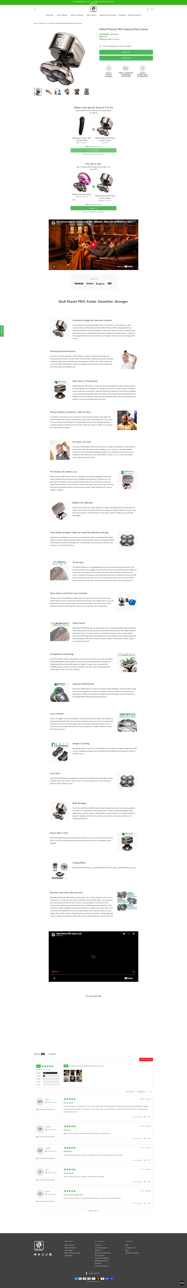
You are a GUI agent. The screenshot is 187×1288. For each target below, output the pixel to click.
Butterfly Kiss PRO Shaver (81, 194)
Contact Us (98, 1245)
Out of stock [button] (93, 150)
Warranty (98, 1263)
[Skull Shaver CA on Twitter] (39, 1254)
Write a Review (146, 1059)
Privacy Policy (100, 1255)
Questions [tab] (52, 1054)
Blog (127, 1250)
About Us (98, 1250)
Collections (42, 23)
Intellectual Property (102, 1266)
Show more (92, 1210)
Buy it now (126, 58)
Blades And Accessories (108, 15)
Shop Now (50, 15)
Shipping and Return (101, 1261)
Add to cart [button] (93, 208)
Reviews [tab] (39, 1054)
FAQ (126, 1245)
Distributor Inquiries (132, 1253)
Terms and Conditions (102, 1258)
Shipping (102, 39)
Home (36, 23)
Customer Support (101, 1248)
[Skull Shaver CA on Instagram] (43, 1254)
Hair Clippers (92, 15)
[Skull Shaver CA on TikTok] (46, 1254)
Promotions (122, 15)
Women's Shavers (77, 15)
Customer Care (130, 1248)
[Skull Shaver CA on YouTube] (50, 1254)
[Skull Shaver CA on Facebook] (35, 1254)
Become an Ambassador (103, 1253)
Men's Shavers (62, 15)
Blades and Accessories (72, 1253)
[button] (109, 34)
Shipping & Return (134, 15)
